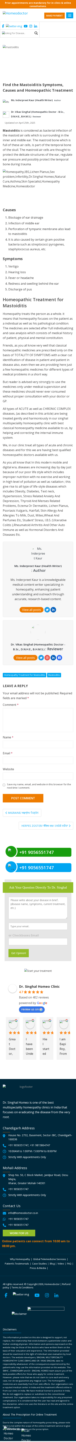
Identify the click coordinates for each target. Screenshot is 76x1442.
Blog (52, 1263)
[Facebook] (59, 657)
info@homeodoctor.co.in (23, 1213)
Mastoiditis (54, 675)
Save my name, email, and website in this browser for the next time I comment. (39, 786)
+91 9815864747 (40, 1145)
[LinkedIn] (53, 610)
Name (8, 737)
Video (61, 1263)
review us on (30, 1009)
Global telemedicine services (49, 1259)
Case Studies (39, 1263)
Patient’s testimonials (17, 1263)
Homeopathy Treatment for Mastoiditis (24, 675)
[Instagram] (47, 657)
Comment (11, 705)
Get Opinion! (18, 953)
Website (8, 769)
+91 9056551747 (18, 1145)
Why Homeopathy (20, 1259)
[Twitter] (47, 610)
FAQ (69, 1263)
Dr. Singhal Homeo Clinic (39, 986)
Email (8, 753)
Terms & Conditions (22, 1287)
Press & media (38, 1268)
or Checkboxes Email (23, 935)
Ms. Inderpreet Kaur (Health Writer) (32, 100)
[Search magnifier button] (36, 33)
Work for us (19, 1233)
